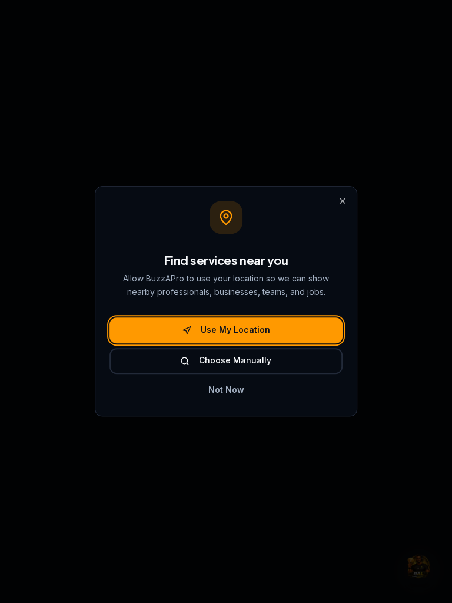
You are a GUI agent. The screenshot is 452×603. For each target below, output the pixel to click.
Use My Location (235, 330)
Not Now (226, 390)
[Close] (342, 201)
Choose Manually (235, 360)
